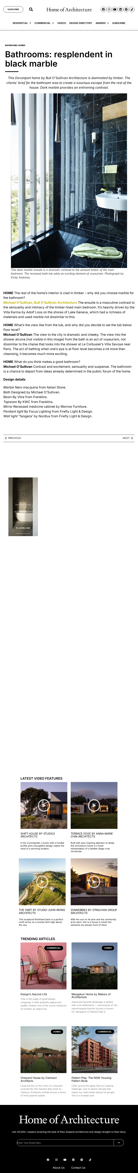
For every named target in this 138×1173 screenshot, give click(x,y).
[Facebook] (103, 9)
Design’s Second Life (34, 994)
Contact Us (78, 1167)
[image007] (23, 535)
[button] (31, 9)
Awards (101, 23)
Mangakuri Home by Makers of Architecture (91, 995)
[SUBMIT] (119, 1142)
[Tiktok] (132, 9)
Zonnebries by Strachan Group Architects (94, 911)
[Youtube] (114, 9)
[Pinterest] (126, 9)
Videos (61, 23)
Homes (21, 45)
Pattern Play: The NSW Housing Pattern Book (91, 1079)
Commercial (42, 23)
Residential (20, 23)
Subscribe (118, 23)
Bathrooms (11, 45)
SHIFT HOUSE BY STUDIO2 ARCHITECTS (38, 835)
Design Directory (80, 23)
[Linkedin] (120, 9)
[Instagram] (109, 9)
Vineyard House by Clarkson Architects (39, 1079)
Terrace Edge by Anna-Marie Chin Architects (92, 835)
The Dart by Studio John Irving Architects (42, 911)
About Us (58, 1167)
